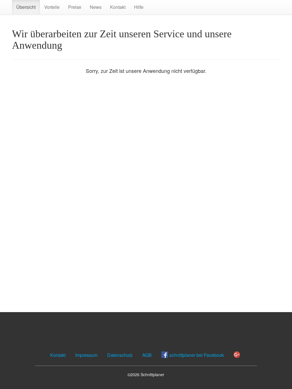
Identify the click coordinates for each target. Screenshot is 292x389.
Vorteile (52, 7)
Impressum (86, 355)
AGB (147, 355)
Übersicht (26, 7)
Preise (74, 7)
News (96, 7)
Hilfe (138, 7)
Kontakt (117, 7)
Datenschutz (120, 355)
